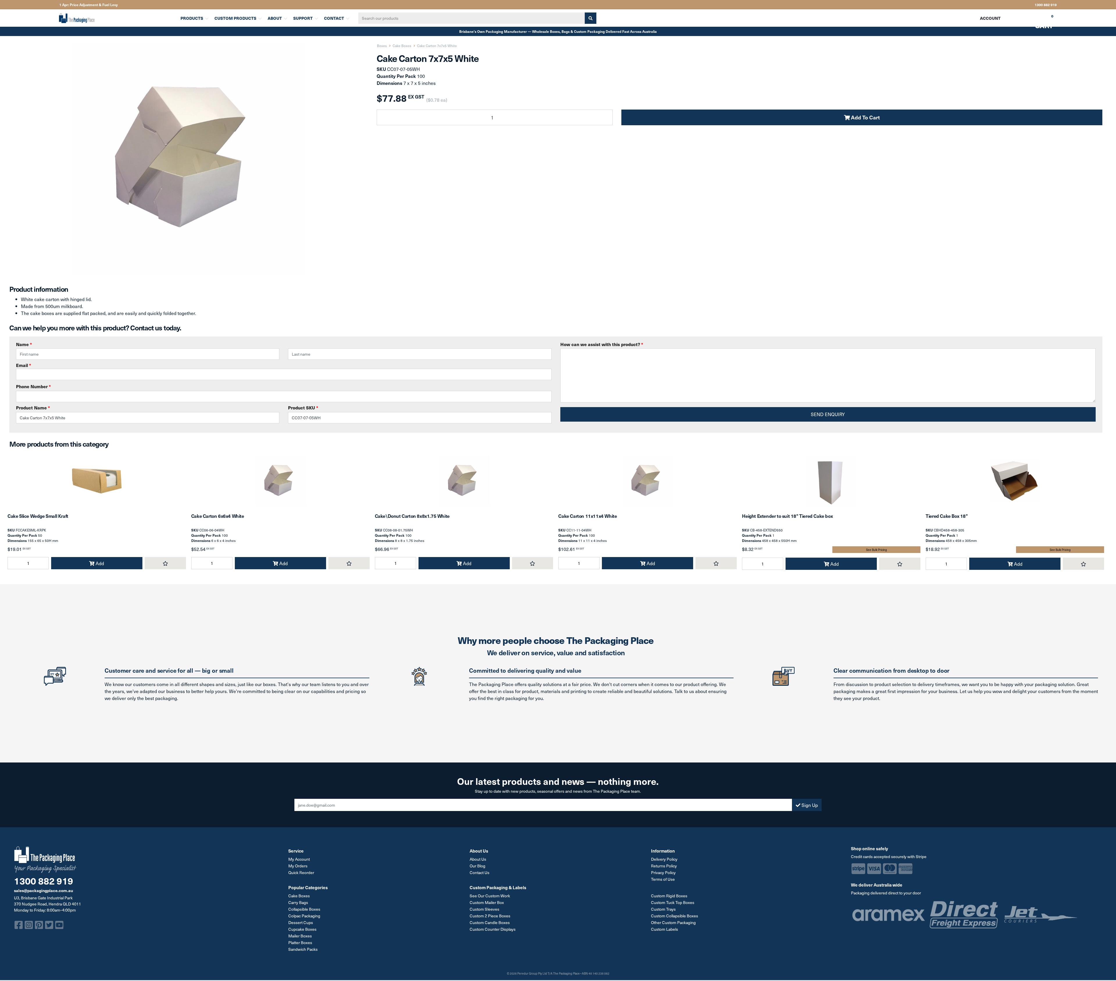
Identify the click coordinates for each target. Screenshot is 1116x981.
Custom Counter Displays (493, 929)
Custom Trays (663, 909)
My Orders (297, 866)
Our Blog (477, 866)
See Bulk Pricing (876, 549)
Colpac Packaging (304, 916)
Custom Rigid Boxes (669, 896)
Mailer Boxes (300, 936)
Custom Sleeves (484, 909)
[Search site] (590, 18)
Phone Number (33, 386)
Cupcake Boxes (302, 929)
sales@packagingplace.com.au (43, 890)
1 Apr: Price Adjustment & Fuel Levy (88, 4)
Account (990, 18)
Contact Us (479, 872)
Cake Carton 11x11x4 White (587, 516)
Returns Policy (664, 866)
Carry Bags (298, 902)
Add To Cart (865, 117)
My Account (299, 859)
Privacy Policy (663, 872)
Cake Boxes (299, 896)
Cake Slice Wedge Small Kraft (38, 516)
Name (24, 344)
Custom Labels (664, 929)
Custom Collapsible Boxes (674, 916)
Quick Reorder (301, 872)
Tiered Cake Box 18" (946, 516)
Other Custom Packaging (673, 922)
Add (99, 563)
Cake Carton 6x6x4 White (217, 516)
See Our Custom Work (490, 896)
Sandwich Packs (303, 949)
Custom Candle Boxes (490, 922)
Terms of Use (663, 879)
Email (23, 365)
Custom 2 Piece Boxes (490, 916)
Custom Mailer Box (487, 902)
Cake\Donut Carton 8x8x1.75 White (412, 516)
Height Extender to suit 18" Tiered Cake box (787, 516)
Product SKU (303, 407)
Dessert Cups (300, 922)
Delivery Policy (664, 859)
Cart (1040, 20)
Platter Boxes (300, 942)
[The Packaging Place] (116, 18)
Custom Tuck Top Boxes (672, 902)
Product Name (33, 407)
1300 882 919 (1046, 4)
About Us (478, 859)
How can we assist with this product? (601, 344)
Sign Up (809, 804)
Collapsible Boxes (304, 909)
